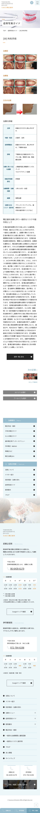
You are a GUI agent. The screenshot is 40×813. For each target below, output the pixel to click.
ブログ (7, 495)
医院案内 (8, 490)
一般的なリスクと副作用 (14, 741)
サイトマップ (10, 758)
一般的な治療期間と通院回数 (16, 735)
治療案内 (14, 420)
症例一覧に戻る (19, 357)
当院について (9, 470)
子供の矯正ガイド (11, 431)
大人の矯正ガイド (11, 436)
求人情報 (9, 753)
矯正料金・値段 (10, 426)
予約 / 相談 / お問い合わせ (17, 784)
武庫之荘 (8, 810)
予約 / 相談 (35, 810)
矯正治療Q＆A (9, 456)
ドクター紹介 (9, 475)
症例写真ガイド (12, 31)
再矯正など (8, 451)
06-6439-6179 (17, 568)
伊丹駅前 (21, 810)
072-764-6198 (17, 647)
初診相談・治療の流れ (12, 480)
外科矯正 (11, 446)
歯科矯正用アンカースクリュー (15, 441)
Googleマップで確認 (19, 612)
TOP (4, 31)
